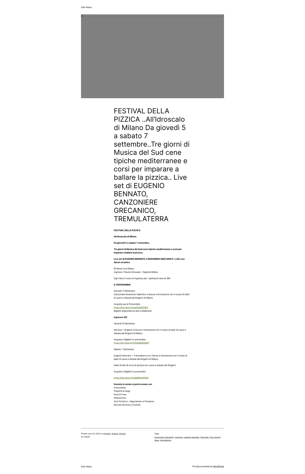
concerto (179, 437)
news (156, 440)
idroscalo (204, 437)
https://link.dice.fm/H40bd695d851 (131, 343)
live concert (215, 437)
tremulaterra (165, 440)
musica (115, 433)
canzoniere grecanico (164, 437)
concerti (107, 433)
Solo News (86, 7)
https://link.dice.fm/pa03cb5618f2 (131, 307)
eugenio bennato (191, 437)
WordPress (218, 466)
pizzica (122, 433)
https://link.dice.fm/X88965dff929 (131, 378)
